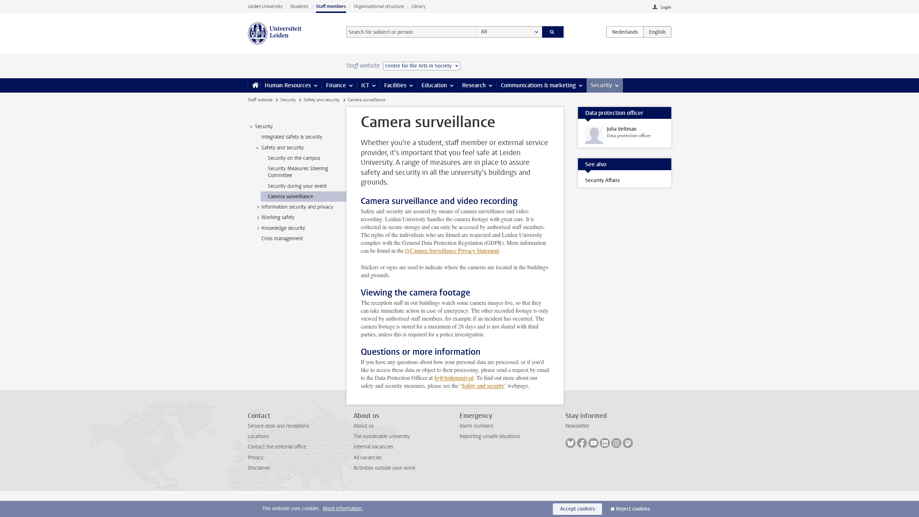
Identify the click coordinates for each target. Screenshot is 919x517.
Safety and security (322, 100)
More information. (343, 508)
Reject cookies (633, 509)
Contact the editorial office (277, 446)
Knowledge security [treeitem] (283, 228)
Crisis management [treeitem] (282, 238)
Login (666, 7)
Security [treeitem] (264, 126)
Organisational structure (379, 6)
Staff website (260, 100)
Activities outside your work (384, 468)
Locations (258, 436)
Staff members (331, 6)
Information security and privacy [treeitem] (297, 207)
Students (299, 6)
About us (364, 426)
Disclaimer (259, 468)
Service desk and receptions (278, 426)
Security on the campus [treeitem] (294, 158)
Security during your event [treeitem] (297, 186)
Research (474, 85)
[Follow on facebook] (582, 443)
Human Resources (288, 85)
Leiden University (265, 6)
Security (601, 85)
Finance (336, 85)
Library (418, 6)
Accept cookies (577, 509)
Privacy (255, 457)
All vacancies (368, 457)
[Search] (553, 32)
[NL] (625, 32)
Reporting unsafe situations (490, 436)
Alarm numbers (476, 426)
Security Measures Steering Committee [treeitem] (298, 172)
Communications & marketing (538, 85)
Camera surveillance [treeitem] (290, 196)
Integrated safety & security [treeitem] (291, 137)
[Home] (254, 85)
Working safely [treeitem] (277, 217)
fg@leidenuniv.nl (454, 377)
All (484, 31)
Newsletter (577, 426)
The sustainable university (382, 436)
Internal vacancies (373, 446)
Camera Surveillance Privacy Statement (454, 250)
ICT (365, 85)
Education (434, 85)
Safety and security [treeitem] (282, 147)
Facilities (395, 85)
